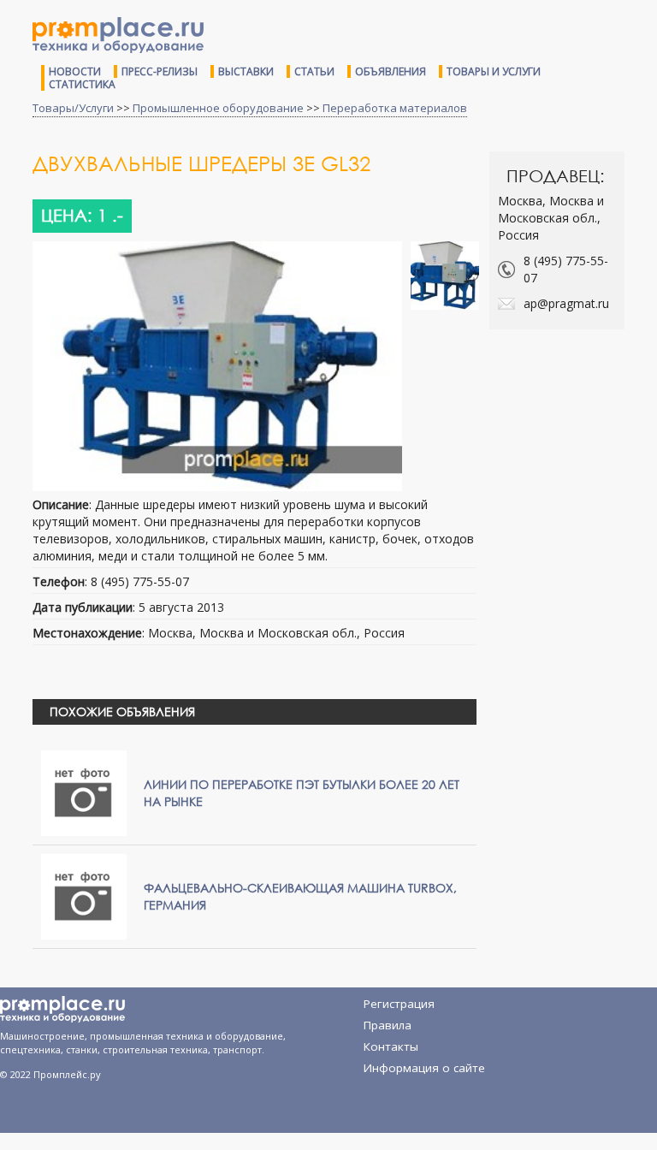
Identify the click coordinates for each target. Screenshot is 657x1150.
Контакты (391, 1046)
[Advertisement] (573, 411)
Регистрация (399, 1003)
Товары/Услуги (73, 108)
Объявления (390, 71)
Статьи (314, 71)
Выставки (246, 71)
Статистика (82, 84)
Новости (75, 71)
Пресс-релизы (159, 71)
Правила (387, 1025)
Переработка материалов (395, 108)
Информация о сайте (424, 1068)
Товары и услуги (494, 71)
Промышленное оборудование (218, 108)
